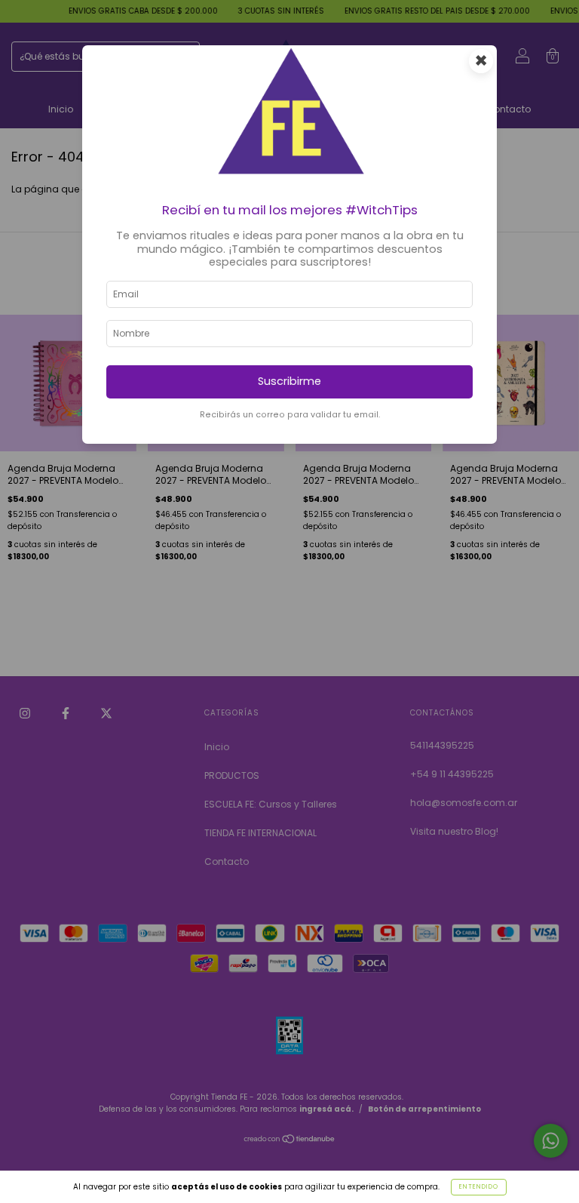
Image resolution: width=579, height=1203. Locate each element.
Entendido (478, 1187)
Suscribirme (289, 381)
